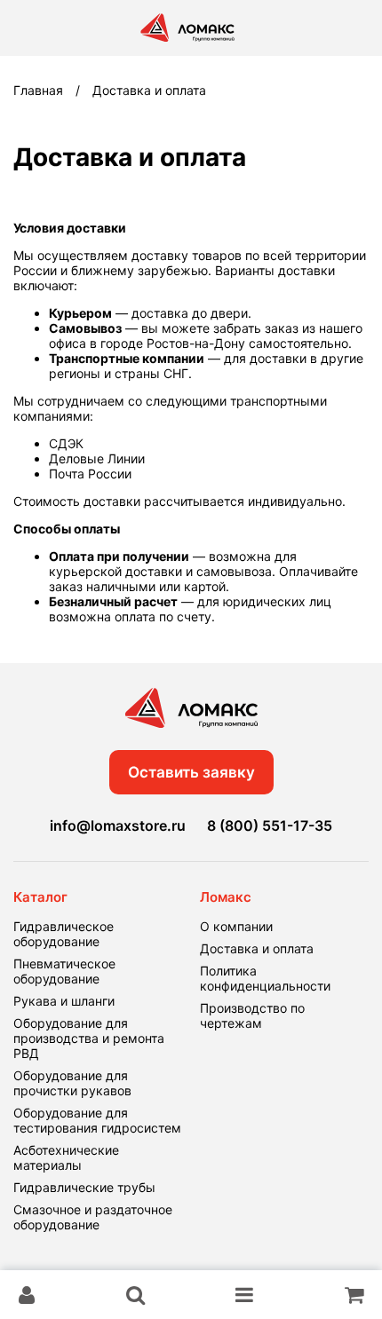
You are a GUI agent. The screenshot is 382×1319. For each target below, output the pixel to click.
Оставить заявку (191, 772)
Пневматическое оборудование (64, 971)
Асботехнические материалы (66, 1157)
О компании (236, 926)
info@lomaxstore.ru (118, 825)
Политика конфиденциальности (265, 978)
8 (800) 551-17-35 (269, 825)
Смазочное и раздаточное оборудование (92, 1217)
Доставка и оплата (257, 948)
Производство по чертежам (252, 1015)
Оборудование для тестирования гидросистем (97, 1120)
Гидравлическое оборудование (63, 934)
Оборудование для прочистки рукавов (72, 1083)
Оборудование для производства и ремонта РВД (88, 1038)
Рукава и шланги (64, 1000)
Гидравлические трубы (84, 1187)
